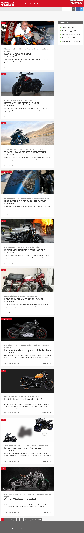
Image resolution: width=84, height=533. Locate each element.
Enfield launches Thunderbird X (23, 399)
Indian (3, 221)
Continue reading (46, 67)
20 (25, 519)
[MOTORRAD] (76, 2)
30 (28, 519)
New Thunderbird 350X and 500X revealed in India (21, 396)
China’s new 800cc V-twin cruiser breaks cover (20, 100)
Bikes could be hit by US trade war (25, 201)
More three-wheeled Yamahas (22, 448)
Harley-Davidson (6, 172)
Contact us (4, 528)
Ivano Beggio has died (17, 54)
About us (37, 4)
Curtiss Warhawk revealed (20, 499)
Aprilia (3, 23)
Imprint (38, 528)
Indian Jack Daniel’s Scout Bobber (24, 250)
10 (21, 519)
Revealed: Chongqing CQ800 (21, 103)
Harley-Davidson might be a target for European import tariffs (26, 198)
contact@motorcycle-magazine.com (17, 528)
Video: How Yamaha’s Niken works (25, 152)
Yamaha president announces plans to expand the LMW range (26, 445)
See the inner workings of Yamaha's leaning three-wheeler (24, 149)
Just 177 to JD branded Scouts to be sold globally (21, 247)
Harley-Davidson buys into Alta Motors (27, 350)
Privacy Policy (31, 528)
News (20, 4)
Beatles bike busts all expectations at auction (20, 296)
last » (39, 519)
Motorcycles (28, 4)
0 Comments (15, 67)
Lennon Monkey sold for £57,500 (24, 299)
